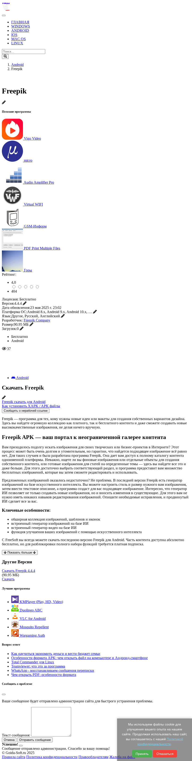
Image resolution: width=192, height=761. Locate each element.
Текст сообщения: (16, 735)
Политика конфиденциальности (52, 757)
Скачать (8, 579)
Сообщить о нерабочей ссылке (26, 410)
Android (22, 378)
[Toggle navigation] (4, 15)
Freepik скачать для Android (23, 402)
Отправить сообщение (35, 740)
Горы (28, 270)
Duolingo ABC (30, 610)
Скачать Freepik (18, 571)
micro (28, 160)
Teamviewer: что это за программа (38, 666)
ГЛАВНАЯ (20, 22)
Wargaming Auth (32, 635)
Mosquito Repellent (34, 627)
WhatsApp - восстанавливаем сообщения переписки (52, 670)
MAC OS (18, 39)
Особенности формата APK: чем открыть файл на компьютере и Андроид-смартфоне (79, 658)
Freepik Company (37, 320)
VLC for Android (32, 619)
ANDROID (20, 30)
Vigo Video (32, 138)
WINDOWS (20, 26)
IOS (14, 35)
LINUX (17, 43)
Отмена (9, 740)
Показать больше (20, 552)
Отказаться (165, 754)
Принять (142, 754)
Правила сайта (13, 757)
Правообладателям (93, 757)
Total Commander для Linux (32, 662)
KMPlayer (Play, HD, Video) (41, 602)
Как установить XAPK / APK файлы (31, 406)
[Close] (4, 694)
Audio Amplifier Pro (39, 182)
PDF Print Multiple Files (42, 248)
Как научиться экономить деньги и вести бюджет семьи (55, 654)
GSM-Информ (35, 226)
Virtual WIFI (33, 204)
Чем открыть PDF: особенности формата (43, 675)
